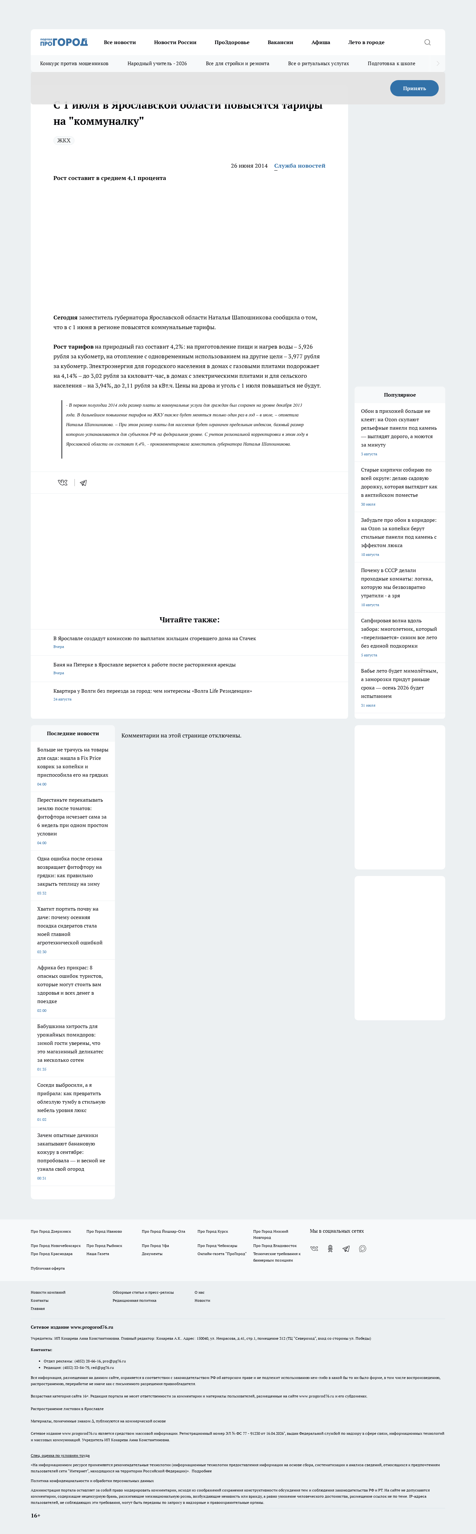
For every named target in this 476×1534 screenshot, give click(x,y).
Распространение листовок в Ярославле (67, 1408)
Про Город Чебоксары (217, 1245)
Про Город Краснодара (52, 1253)
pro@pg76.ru (114, 1361)
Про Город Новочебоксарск (56, 1245)
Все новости (120, 42)
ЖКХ (64, 140)
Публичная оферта (48, 1268)
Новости (202, 1300)
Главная (38, 1308)
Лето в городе (366, 42)
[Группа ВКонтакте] (314, 1248)
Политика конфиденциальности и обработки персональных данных (92, 1480)
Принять (414, 88)
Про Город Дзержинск (51, 1231)
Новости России (175, 42)
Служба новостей (299, 165)
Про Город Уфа (155, 1245)
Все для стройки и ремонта (238, 63)
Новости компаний (48, 1292)
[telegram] (85, 482)
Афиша (321, 42)
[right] (438, 63)
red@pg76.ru (102, 1367)
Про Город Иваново (104, 1231)
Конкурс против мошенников (74, 63)
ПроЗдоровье (232, 42)
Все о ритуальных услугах (318, 63)
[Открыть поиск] (427, 42)
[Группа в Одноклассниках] (330, 1248)
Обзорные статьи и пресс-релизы (143, 1292)
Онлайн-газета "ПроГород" (222, 1253)
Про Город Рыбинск (104, 1245)
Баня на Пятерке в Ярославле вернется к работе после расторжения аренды (144, 668)
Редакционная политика (134, 1300)
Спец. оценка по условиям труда (60, 1455)
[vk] (63, 482)
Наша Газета (97, 1253)
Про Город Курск (213, 1231)
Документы (152, 1253)
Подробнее (202, 1470)
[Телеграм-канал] (346, 1248)
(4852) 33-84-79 (76, 1367)
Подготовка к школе (391, 63)
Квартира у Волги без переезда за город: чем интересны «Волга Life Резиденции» (152, 694)
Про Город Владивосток (275, 1245)
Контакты (40, 1300)
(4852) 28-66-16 (87, 1361)
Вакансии (280, 42)
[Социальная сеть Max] (363, 1248)
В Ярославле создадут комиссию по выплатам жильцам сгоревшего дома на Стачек (154, 642)
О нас (200, 1292)
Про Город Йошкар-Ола (163, 1231)
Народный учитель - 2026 (157, 63)
